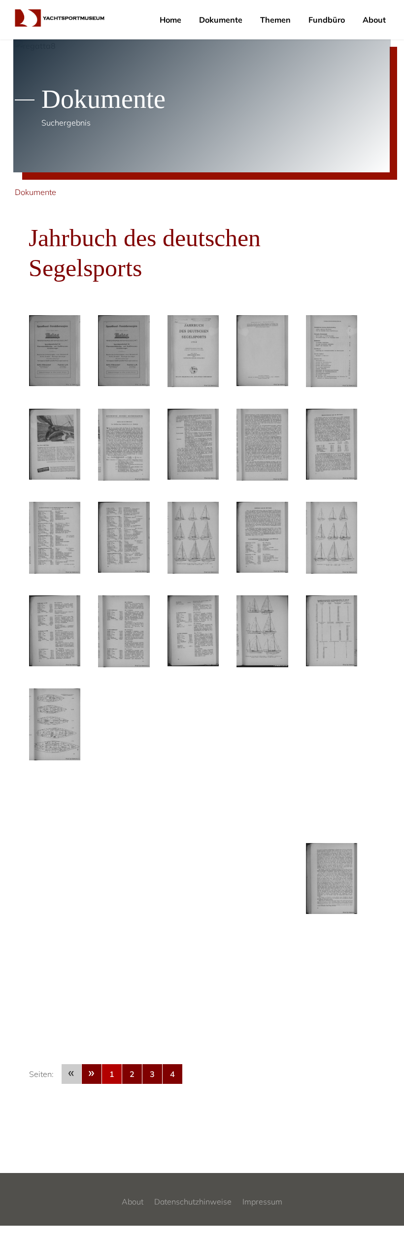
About (374, 20)
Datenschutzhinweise (193, 1201)
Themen (275, 20)
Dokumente (220, 20)
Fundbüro (326, 20)
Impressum (262, 1201)
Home (170, 20)
